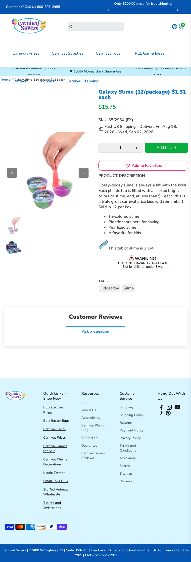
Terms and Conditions (128, 448)
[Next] (84, 173)
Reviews (126, 481)
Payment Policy (131, 430)
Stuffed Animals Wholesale (55, 492)
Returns (126, 422)
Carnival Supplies (68, 53)
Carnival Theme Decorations (55, 462)
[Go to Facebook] (161, 408)
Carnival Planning (82, 81)
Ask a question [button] (95, 331)
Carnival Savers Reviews (93, 455)
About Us (88, 410)
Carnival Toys (108, 53)
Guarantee (89, 445)
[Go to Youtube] (177, 408)
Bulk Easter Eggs (56, 420)
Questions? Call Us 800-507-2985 (33, 6)
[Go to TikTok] (161, 414)
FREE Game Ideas (149, 53)
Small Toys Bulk (55, 481)
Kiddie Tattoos (54, 472)
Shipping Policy (131, 415)
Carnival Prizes (26, 53)
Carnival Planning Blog (94, 427)
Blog (85, 402)
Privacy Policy (130, 438)
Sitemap (126, 473)
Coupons (46, 81)
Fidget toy (109, 288)
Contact (19, 81)
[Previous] (12, 173)
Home (6, 80)
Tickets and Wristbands (52, 505)
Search (125, 465)
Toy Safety (128, 458)
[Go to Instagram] (169, 408)
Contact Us (89, 437)
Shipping (126, 407)
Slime (128, 288)
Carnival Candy (54, 429)
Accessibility (90, 417)
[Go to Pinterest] (168, 414)
